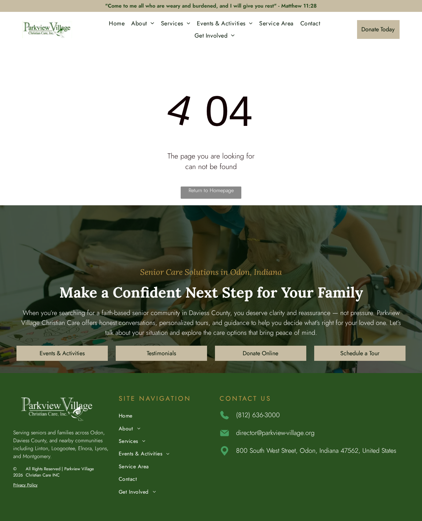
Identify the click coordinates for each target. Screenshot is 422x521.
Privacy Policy (25, 485)
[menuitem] (117, 23)
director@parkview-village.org (275, 433)
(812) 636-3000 (258, 415)
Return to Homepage (211, 190)
